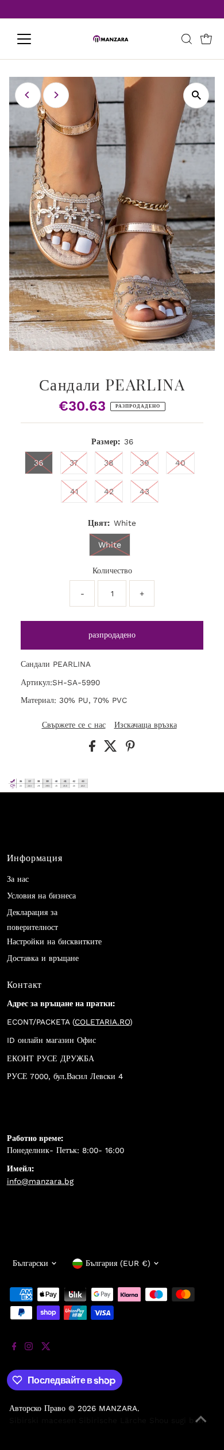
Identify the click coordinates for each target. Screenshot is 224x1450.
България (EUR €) (118, 1263)
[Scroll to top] (201, 1427)
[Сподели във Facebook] (93, 748)
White (109, 544)
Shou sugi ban (176, 1420)
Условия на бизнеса (41, 895)
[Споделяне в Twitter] (112, 748)
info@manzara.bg (40, 1181)
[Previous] (28, 95)
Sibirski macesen (42, 1420)
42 (109, 491)
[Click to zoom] (196, 95)
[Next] (56, 95)
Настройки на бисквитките (54, 941)
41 (74, 491)
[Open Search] (186, 39)
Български (30, 1263)
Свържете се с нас (74, 725)
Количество (112, 570)
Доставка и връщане (43, 958)
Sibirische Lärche (112, 1420)
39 (144, 462)
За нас (18, 879)
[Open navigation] (33, 39)
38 (109, 462)
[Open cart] (206, 39)
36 (39, 462)
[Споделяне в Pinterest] (130, 748)
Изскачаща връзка (145, 725)
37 (73, 462)
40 (180, 462)
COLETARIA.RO (102, 1021)
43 (144, 491)
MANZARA (118, 1408)
